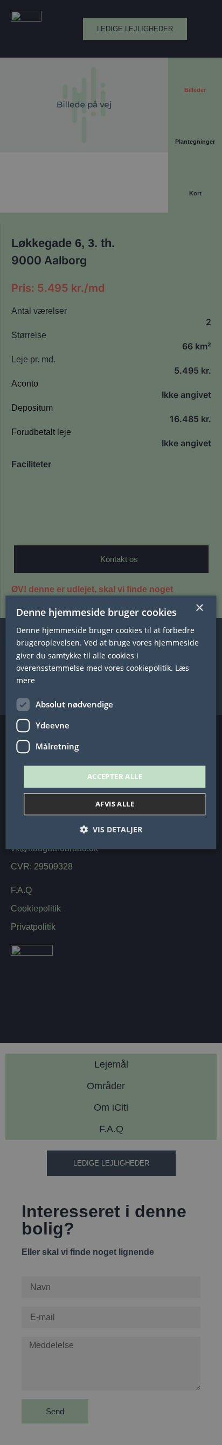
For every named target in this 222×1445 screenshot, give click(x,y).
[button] (111, 830)
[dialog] (110, 722)
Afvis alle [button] (114, 804)
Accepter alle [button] (114, 776)
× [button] (199, 608)
